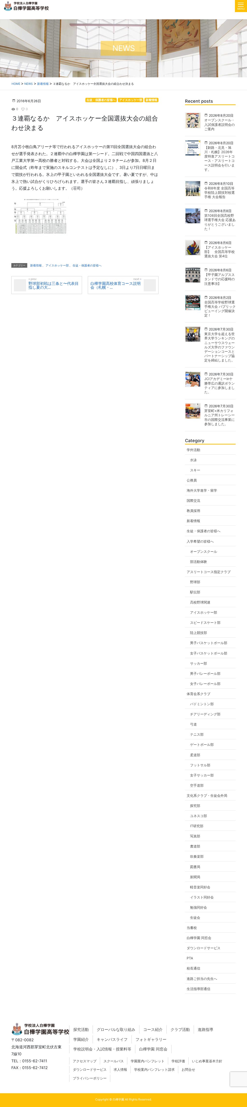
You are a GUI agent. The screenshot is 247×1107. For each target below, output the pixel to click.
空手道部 (197, 785)
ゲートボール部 (202, 744)
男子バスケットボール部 (208, 643)
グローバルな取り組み (116, 1029)
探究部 (195, 806)
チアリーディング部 (205, 714)
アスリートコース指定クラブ (209, 572)
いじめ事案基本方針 (207, 1061)
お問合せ (188, 1069)
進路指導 (205, 1029)
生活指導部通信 (198, 989)
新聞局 (195, 877)
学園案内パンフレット (148, 1061)
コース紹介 (153, 1029)
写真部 (195, 836)
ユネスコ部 (198, 816)
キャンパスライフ (112, 1039)
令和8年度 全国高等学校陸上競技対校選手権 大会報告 (219, 192)
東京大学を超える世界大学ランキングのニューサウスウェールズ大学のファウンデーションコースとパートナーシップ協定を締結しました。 (219, 347)
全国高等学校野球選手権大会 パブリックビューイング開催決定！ (220, 308)
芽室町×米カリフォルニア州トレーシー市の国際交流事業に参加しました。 (219, 417)
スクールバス (113, 1061)
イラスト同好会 (202, 897)
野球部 (195, 582)
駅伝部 (195, 592)
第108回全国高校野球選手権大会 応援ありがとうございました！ (220, 222)
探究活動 (81, 1029)
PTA (190, 958)
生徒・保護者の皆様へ (101, 100)
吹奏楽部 (197, 856)
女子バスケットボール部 (208, 653)
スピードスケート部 (205, 622)
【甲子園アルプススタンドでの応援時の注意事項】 (219, 279)
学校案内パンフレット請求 (154, 1069)
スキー (195, 470)
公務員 (192, 480)
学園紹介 (81, 1039)
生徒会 (195, 917)
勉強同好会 (198, 907)
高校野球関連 (200, 602)
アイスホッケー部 (130, 100)
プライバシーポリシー (90, 1078)
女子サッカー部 (202, 775)
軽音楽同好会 (200, 887)
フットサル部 (200, 765)
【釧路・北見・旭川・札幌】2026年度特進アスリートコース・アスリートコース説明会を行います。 (219, 158)
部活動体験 (198, 562)
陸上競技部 (198, 633)
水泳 (193, 460)
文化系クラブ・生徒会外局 (207, 795)
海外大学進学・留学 (202, 490)
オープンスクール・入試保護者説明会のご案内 (219, 124)
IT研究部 (196, 826)
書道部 (195, 846)
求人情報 (120, 1069)
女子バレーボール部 (205, 684)
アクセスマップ (84, 1061)
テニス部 (197, 734)
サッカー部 (198, 663)
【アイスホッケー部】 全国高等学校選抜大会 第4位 (219, 251)
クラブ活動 (180, 1029)
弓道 (193, 724)
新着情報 (151, 100)
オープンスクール (203, 551)
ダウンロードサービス (203, 948)
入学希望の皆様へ (200, 541)
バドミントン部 (202, 704)
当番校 (192, 928)
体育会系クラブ (198, 694)
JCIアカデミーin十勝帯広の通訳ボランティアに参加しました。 (219, 385)
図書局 (195, 867)
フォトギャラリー (151, 1039)
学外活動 (193, 450)
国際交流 (193, 500)
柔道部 (195, 755)
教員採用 (193, 511)
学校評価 (178, 1061)
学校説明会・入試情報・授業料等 (102, 1049)
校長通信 (193, 968)
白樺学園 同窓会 (199, 938)
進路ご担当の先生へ (202, 979)
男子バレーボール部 (205, 673)
